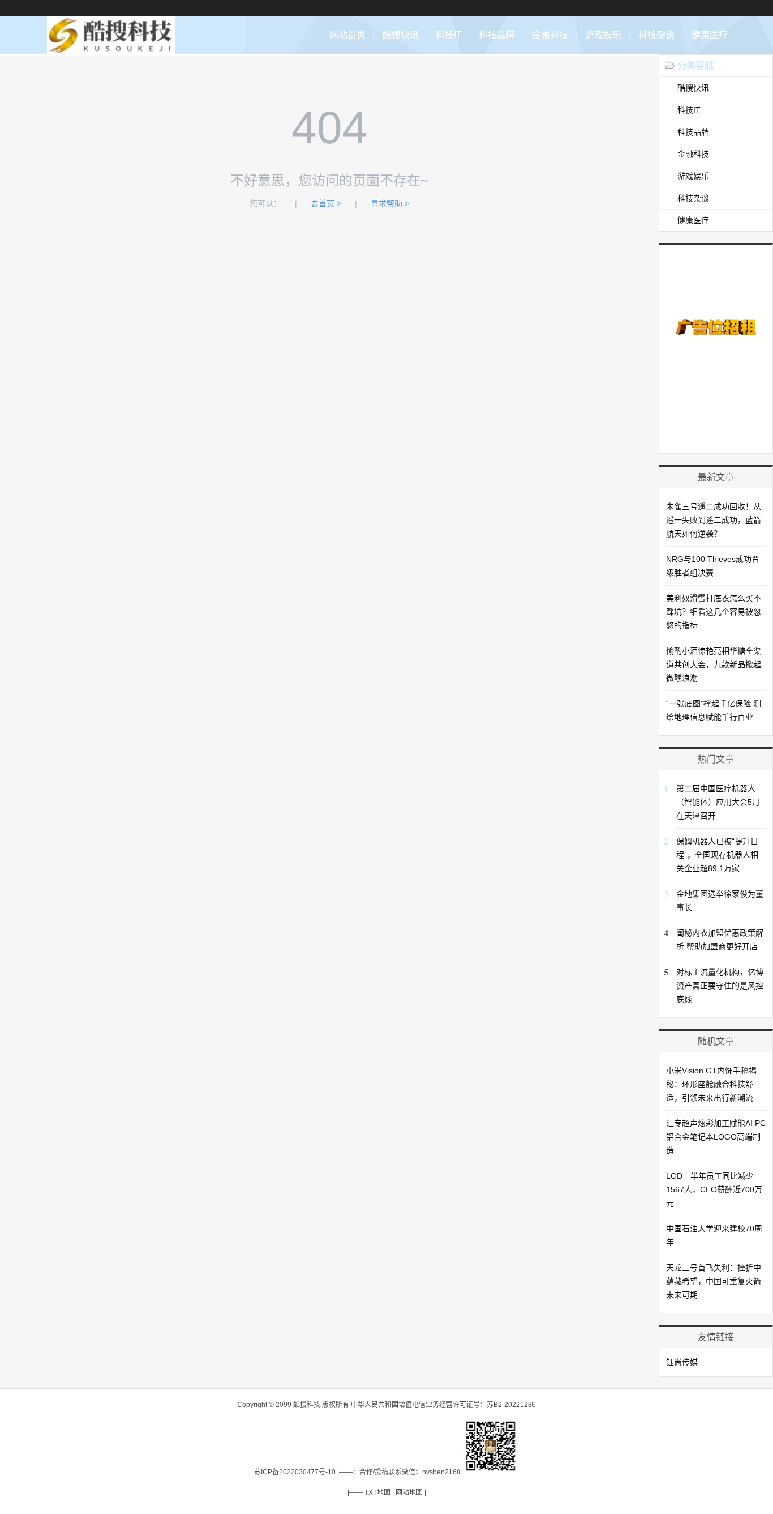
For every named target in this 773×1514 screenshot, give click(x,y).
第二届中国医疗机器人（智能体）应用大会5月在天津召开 (718, 802)
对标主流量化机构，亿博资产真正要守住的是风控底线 (719, 985)
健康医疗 (710, 35)
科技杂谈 (656, 35)
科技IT (449, 35)
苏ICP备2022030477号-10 (295, 1472)
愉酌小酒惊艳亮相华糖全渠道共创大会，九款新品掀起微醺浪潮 (713, 664)
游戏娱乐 (603, 35)
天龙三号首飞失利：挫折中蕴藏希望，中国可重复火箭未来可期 (713, 1281)
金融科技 (550, 35)
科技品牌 (497, 35)
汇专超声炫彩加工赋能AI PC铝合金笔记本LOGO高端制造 (716, 1137)
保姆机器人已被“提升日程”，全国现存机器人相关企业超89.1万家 (717, 855)
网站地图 (409, 1492)
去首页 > (326, 203)
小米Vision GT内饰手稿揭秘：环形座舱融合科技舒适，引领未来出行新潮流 (711, 1084)
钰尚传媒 (682, 1362)
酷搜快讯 (401, 35)
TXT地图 (377, 1492)
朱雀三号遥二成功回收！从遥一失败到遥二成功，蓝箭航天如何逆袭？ (713, 520)
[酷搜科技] (111, 48)
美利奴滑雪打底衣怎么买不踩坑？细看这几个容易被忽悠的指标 (713, 612)
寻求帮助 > (390, 203)
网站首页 (347, 35)
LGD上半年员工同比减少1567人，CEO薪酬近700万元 (714, 1189)
